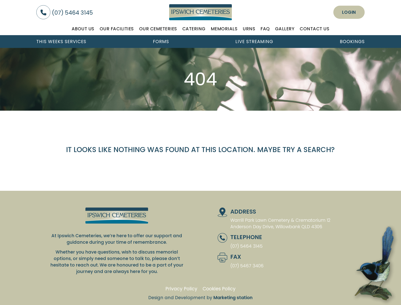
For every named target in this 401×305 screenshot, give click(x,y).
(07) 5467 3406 (247, 266)
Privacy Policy (181, 288)
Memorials (224, 29)
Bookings (352, 41)
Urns (249, 29)
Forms (161, 41)
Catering (194, 29)
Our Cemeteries (158, 29)
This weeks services (61, 41)
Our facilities (117, 29)
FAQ (265, 29)
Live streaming (254, 41)
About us (83, 29)
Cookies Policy (219, 288)
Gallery (285, 29)
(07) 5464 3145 (71, 13)
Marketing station (233, 298)
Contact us (314, 29)
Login (349, 12)
